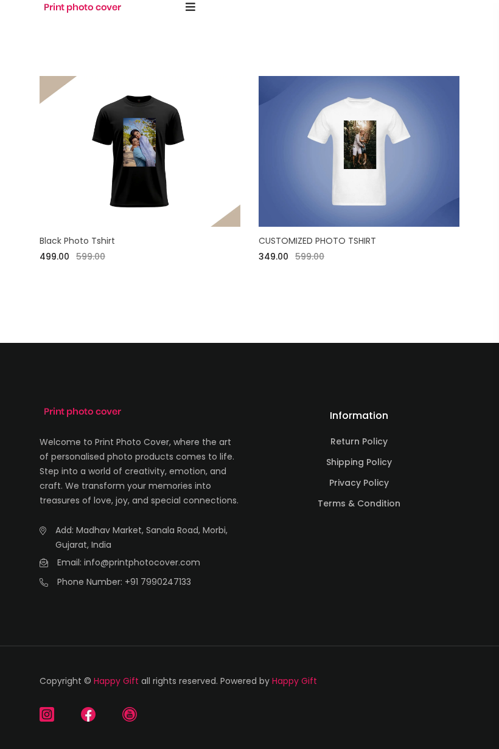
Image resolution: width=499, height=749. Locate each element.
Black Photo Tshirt (77, 241)
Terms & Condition (359, 503)
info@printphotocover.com (142, 562)
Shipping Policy (359, 462)
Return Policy (359, 441)
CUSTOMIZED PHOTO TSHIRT (317, 241)
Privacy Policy (359, 483)
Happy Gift (116, 681)
